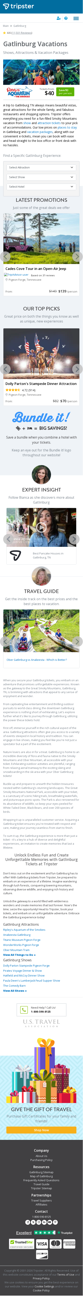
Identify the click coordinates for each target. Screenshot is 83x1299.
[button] (6, 71)
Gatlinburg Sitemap (41, 1172)
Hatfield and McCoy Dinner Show (24, 975)
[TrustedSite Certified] (21, 1244)
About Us (41, 1156)
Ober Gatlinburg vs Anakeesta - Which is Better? (37, 660)
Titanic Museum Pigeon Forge (22, 940)
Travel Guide (41, 1184)
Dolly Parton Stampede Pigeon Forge (26, 965)
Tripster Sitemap (41, 1188)
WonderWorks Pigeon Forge (21, 945)
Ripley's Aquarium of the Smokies (24, 930)
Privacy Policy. (41, 1278)
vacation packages (40, 132)
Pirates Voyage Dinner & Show (22, 971)
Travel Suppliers (41, 1200)
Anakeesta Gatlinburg (16, 935)
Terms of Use (65, 1274)
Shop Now (41, 1130)
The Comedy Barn (14, 985)
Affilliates (41, 1204)
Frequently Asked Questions (41, 1180)
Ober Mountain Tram (16, 950)
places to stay (67, 127)
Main (6, 26)
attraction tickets (49, 123)
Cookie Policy (41, 1290)
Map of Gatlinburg (41, 1176)
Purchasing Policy (41, 1160)
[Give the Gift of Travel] (41, 1080)
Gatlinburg (19, 26)
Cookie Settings (44, 1286)
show (27, 123)
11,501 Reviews (21, 33)
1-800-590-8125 (41, 1217)
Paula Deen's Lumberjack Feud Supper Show (31, 980)
